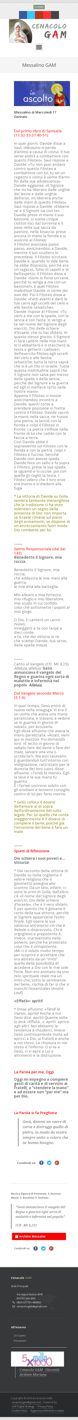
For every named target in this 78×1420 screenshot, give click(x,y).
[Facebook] (23, 15)
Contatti (39, 7)
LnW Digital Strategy (23, 1406)
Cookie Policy (19, 1410)
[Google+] (39, 15)
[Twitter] (31, 15)
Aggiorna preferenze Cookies (47, 1410)
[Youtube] (47, 15)
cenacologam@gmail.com (26, 1402)
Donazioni (20, 1341)
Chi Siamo (20, 1335)
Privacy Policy (45, 1406)
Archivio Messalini (32, 1236)
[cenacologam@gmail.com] (55, 15)
